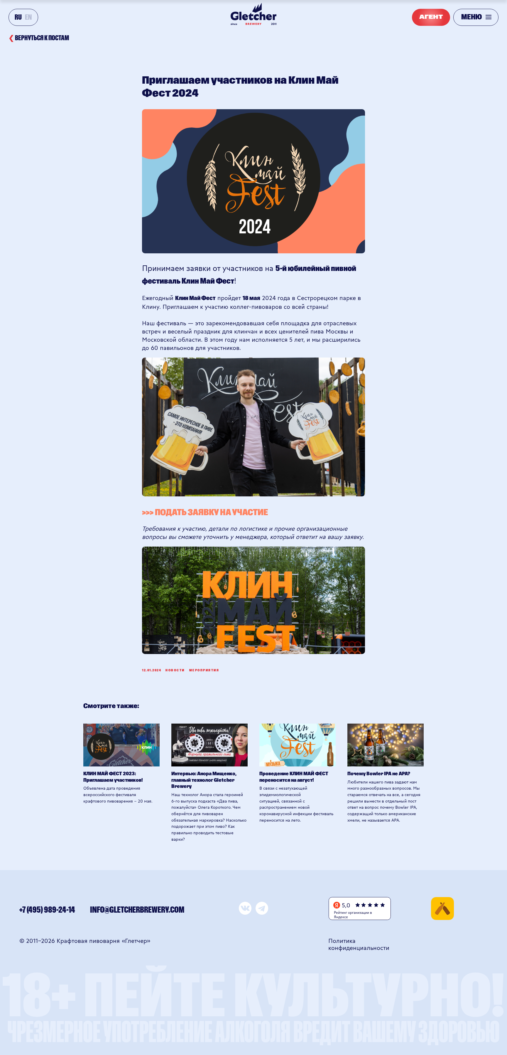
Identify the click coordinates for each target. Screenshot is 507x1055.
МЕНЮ (471, 17)
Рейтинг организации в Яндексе (353, 914)
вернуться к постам (39, 38)
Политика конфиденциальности (358, 943)
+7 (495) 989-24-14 (47, 910)
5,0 (346, 905)
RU (18, 17)
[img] (442, 908)
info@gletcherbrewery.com (137, 910)
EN (28, 17)
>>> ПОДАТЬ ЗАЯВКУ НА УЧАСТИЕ (205, 512)
